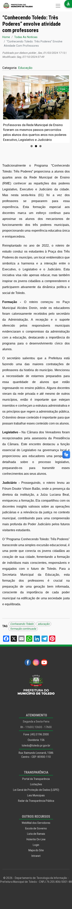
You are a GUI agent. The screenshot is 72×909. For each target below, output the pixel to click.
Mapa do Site (36, 850)
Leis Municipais (36, 795)
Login (36, 844)
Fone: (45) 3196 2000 (36, 734)
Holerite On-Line (36, 839)
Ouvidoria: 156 (36, 739)
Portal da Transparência (36, 778)
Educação (25, 68)
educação (44, 623)
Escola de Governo (36, 828)
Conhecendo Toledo (22, 623)
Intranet (36, 855)
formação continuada (23, 628)
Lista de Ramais (36, 833)
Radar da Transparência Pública (36, 800)
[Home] (16, 6)
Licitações (36, 784)
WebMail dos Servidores (36, 822)
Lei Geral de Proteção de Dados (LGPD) (36, 789)
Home (6, 37)
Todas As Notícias (25, 37)
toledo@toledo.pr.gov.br (36, 745)
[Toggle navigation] (58, 6)
